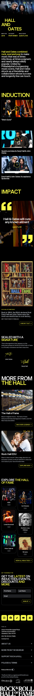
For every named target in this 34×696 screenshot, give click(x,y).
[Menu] (32, 3)
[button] (17, 108)
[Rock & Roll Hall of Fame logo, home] (6, 2)
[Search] (28, 3)
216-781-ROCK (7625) (8, 636)
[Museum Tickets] (25, 3)
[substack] (30, 618)
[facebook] (10, 618)
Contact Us (5, 639)
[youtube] (23, 618)
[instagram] (4, 618)
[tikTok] (17, 618)
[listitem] (17, 143)
